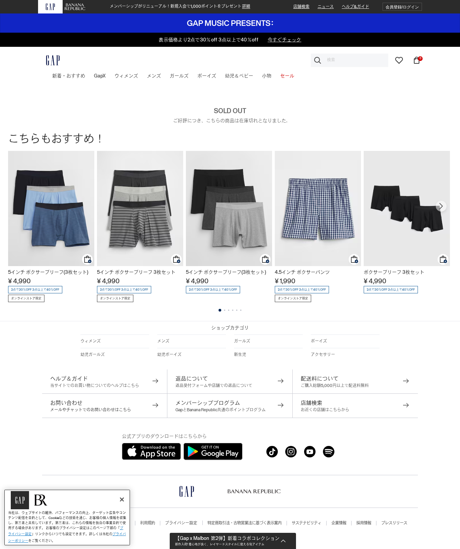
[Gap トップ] (49, 60)
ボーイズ (319, 341)
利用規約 (147, 523)
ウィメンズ (90, 341)
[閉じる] (121, 499)
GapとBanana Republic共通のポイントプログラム (220, 410)
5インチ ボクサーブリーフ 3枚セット (136, 272)
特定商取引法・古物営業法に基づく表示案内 (244, 523)
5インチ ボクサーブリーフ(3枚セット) (48, 272)
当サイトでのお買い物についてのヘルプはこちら (94, 385)
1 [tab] (220, 310)
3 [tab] (228, 310)
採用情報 (363, 523)
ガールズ (242, 341)
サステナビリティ (306, 523)
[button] (402, 7)
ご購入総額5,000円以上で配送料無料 (335, 385)
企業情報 (338, 523)
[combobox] (349, 60)
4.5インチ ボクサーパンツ (302, 272)
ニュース (326, 6)
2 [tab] (224, 310)
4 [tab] (232, 310)
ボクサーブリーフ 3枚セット (394, 272)
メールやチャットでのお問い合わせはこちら (90, 410)
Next (441, 206)
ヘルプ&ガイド (355, 6)
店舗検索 (301, 6)
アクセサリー (323, 354)
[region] (67, 517)
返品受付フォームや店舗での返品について (213, 385)
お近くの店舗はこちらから (325, 410)
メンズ (163, 341)
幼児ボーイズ (169, 354)
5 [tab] (236, 310)
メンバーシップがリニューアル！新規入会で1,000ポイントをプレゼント (180, 6)
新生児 (240, 354)
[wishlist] (399, 59)
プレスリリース (394, 523)
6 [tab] (240, 310)
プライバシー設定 (181, 523)
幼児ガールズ (92, 354)
